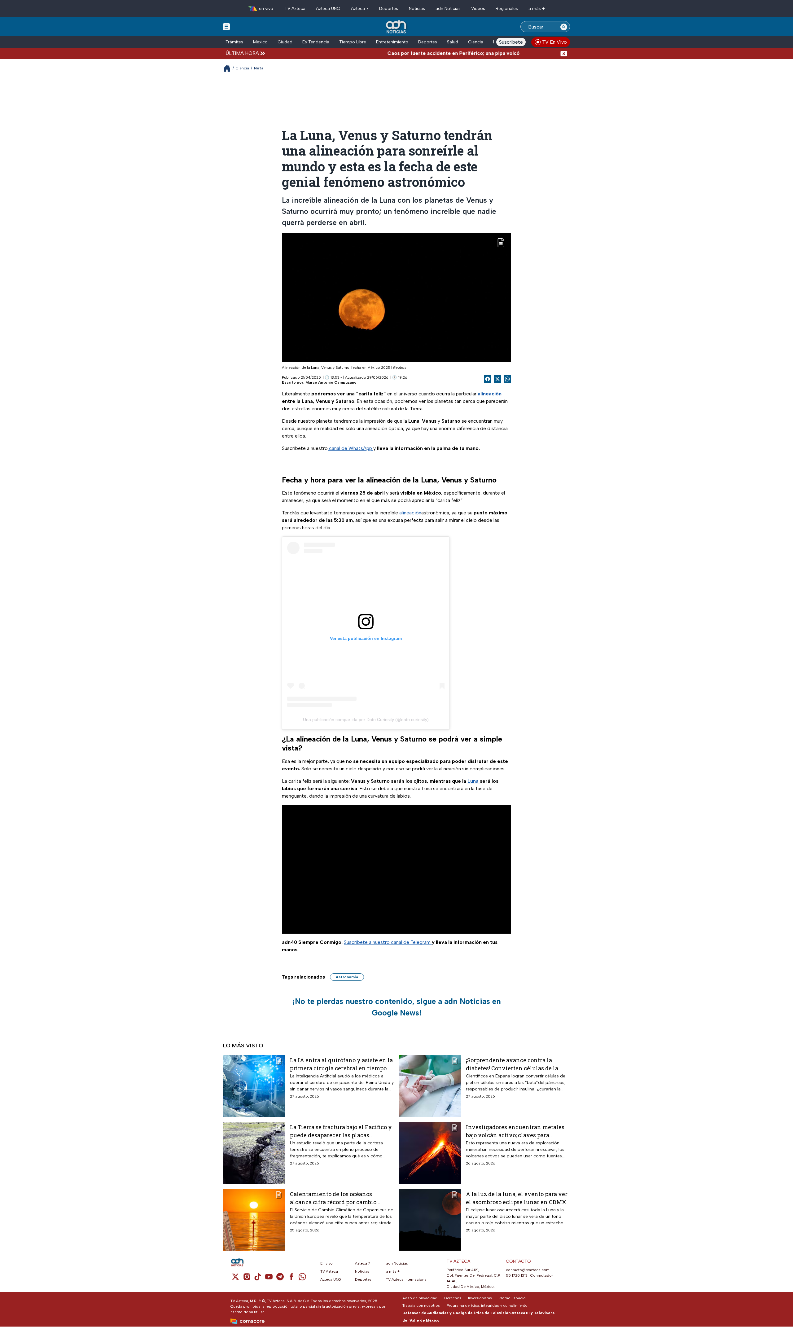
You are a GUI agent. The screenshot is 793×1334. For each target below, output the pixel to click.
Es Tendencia (315, 42)
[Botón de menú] (226, 26)
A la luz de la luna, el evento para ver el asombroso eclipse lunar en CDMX (516, 1197)
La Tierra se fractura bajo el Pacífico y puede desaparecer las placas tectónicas (341, 1130)
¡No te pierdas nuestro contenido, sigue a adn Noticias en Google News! (396, 1007)
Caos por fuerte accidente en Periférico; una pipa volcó (424, 53)
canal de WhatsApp (350, 448)
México (260, 42)
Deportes (388, 8)
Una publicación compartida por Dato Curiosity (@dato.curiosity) (366, 719)
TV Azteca (295, 8)
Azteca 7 (360, 8)
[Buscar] (563, 26)
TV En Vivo (554, 42)
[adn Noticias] (396, 27)
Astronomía (347, 977)
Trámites (234, 42)
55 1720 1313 (517, 1275)
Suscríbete (511, 42)
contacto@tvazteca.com (528, 1270)
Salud (452, 42)
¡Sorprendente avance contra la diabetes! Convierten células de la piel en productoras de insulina (512, 1064)
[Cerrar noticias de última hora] (563, 53)
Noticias (417, 8)
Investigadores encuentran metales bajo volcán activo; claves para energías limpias (515, 1130)
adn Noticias (448, 8)
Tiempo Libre (352, 42)
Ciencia (475, 42)
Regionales (507, 8)
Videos (478, 8)
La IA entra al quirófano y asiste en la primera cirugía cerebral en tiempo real (341, 1064)
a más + (536, 8)
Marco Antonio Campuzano (331, 382)
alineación (410, 513)
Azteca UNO (328, 8)
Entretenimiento (392, 42)
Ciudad (285, 42)
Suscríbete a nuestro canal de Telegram (388, 942)
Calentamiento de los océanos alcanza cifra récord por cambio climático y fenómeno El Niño (333, 1197)
